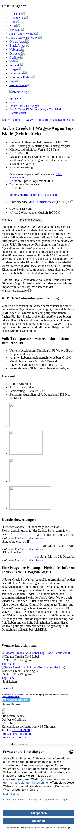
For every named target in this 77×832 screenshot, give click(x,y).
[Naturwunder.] (27, 41)
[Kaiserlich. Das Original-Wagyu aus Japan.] (18, 25)
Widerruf (56, 694)
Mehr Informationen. (33, 538)
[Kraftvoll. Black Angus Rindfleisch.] (27, 45)
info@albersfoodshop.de (17, 733)
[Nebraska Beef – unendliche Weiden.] (22, 49)
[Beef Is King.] (17, 21)
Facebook (8, 688)
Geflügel (14, 57)
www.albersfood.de (14, 737)
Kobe (12, 25)
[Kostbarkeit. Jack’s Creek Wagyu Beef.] (36, 33)
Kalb (12, 61)
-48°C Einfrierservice (41, 202)
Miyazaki (15, 29)
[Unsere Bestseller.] (23, 13)
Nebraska (15, 49)
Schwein (14, 65)
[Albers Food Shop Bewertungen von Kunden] (19, 92)
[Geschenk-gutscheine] (25, 73)
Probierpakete (18, 85)
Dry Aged (15, 53)
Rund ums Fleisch (20, 77)
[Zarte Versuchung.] (17, 61)
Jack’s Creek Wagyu (22, 33)
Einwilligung (38, 694)
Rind (12, 21)
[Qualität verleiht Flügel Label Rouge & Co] (21, 57)
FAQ (12, 81)
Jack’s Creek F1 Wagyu (24, 37)
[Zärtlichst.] (22, 29)
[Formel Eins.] (40, 37)
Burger (13, 69)
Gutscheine (16, 73)
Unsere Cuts (17, 17)
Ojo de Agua (17, 41)
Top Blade (8, 663)
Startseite (15, 98)
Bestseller (15, 13)
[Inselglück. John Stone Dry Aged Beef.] (23, 53)
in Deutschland (33, 194)
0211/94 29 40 (21, 730)
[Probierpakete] (28, 85)
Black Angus (17, 45)
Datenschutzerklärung (11, 697)
